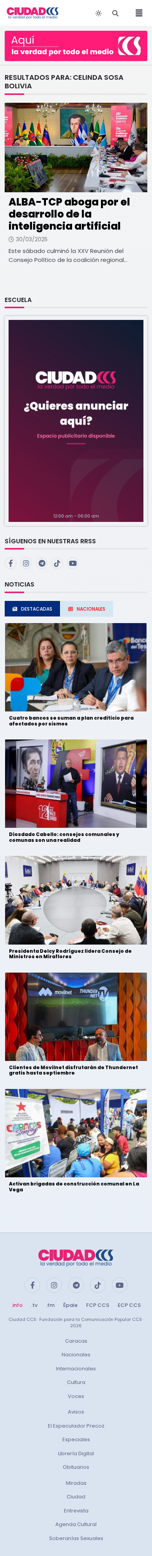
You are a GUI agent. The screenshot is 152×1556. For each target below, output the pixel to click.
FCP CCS (97, 1305)
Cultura (76, 1382)
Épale (70, 1305)
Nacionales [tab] (91, 609)
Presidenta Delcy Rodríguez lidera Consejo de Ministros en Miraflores (70, 954)
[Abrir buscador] (115, 13)
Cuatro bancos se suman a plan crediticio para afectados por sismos (71, 721)
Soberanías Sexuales (76, 1538)
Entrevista (76, 1510)
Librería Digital (76, 1453)
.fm (50, 1305)
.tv (34, 1305)
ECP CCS (129, 1305)
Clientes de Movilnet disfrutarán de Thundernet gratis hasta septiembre (73, 1070)
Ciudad (76, 1496)
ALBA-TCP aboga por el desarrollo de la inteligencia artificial (69, 214)
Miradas (76, 1483)
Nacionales (76, 1354)
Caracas (76, 1341)
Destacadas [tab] (36, 609)
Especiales (76, 1439)
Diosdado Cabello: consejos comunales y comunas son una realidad (64, 837)
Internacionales (76, 1368)
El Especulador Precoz (76, 1426)
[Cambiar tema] (98, 13)
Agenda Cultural (76, 1524)
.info (17, 1305)
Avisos (76, 1412)
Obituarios (76, 1467)
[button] (76, 420)
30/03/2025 (32, 239)
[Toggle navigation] (136, 13)
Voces (76, 1396)
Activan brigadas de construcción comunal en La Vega (74, 1186)
